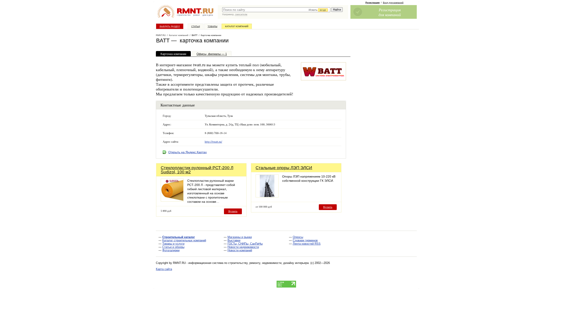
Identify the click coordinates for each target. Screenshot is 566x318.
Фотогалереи (171, 250)
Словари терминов (305, 240)
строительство (184, 15)
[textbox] (276, 9)
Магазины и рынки (240, 237)
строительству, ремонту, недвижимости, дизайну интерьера (268, 263)
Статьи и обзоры (173, 247)
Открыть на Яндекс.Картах (187, 152)
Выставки (234, 240)
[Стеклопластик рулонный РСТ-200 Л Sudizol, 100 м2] (172, 200)
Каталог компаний (236, 26)
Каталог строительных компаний (184, 240)
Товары (212, 26)
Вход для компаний (393, 2)
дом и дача (208, 15)
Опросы (298, 237)
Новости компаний (240, 250)
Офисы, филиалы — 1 (212, 54)
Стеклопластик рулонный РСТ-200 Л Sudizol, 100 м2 (197, 169)
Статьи (195, 26)
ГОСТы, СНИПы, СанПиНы (245, 243)
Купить (232, 211)
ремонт (196, 15)
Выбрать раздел (170, 26)
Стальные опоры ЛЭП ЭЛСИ (284, 167)
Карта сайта (164, 269)
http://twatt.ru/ (213, 142)
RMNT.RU (161, 35)
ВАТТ (194, 35)
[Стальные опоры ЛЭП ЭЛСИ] (267, 196)
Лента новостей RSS (307, 243)
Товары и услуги (173, 243)
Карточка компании (173, 54)
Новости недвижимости (243, 247)
